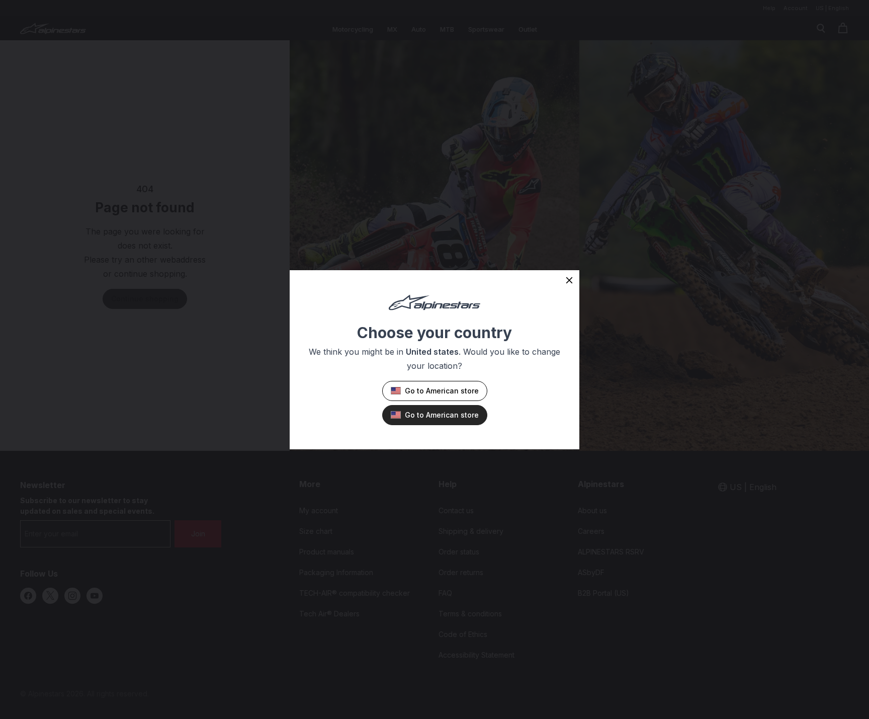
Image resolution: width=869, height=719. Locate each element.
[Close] (569, 280)
